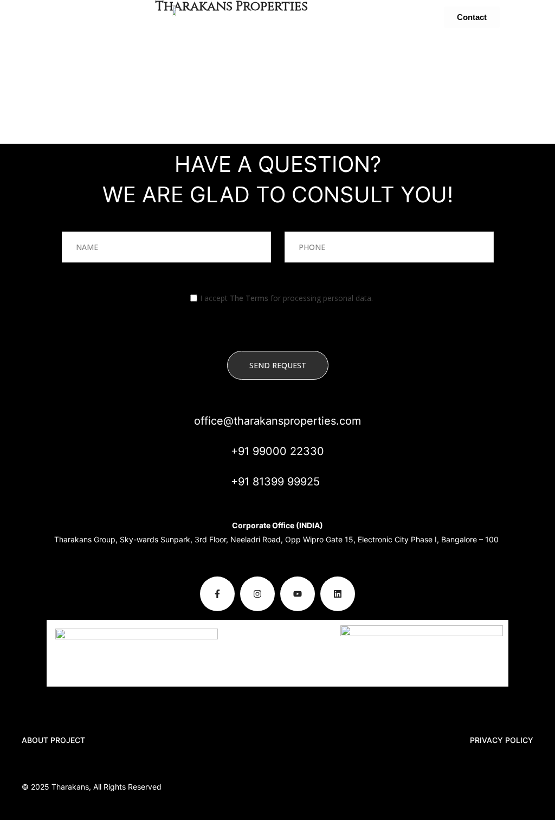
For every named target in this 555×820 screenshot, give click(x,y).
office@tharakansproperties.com (277, 420)
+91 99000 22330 (277, 451)
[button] (83, 16)
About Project (53, 740)
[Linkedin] (337, 593)
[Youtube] (297, 593)
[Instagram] (257, 593)
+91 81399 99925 (275, 481)
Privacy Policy (501, 740)
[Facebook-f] (217, 593)
